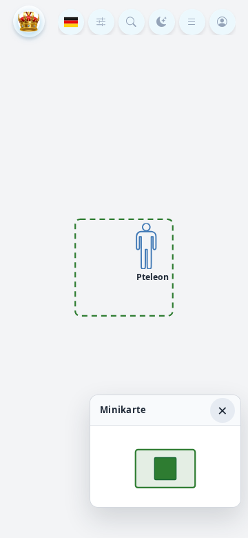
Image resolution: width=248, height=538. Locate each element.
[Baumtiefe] (101, 22)
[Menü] (192, 22)
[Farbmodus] (162, 22)
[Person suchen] (131, 22)
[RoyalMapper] (29, 21)
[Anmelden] (222, 22)
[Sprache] (71, 22)
